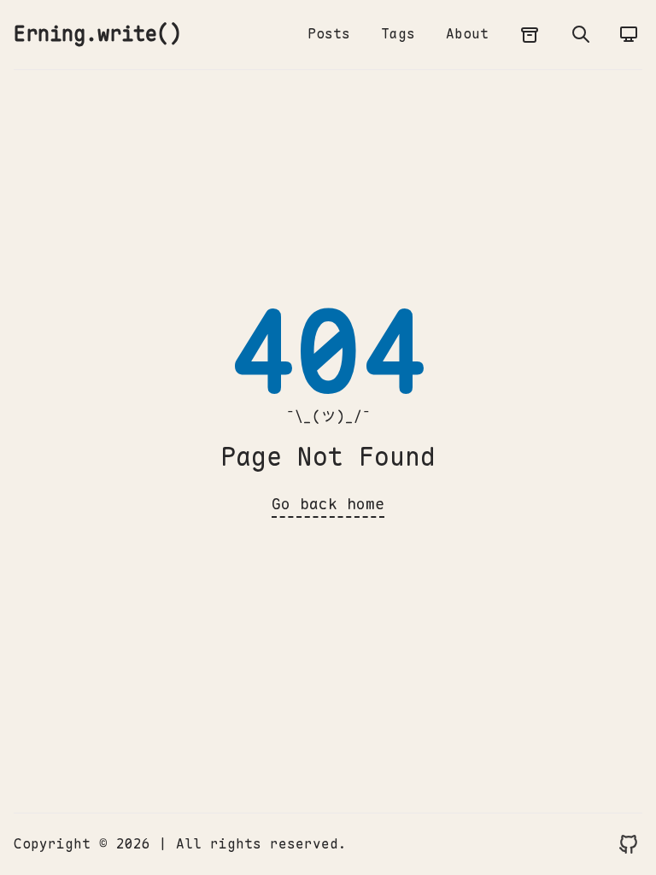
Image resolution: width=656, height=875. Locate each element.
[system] (628, 34)
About (467, 34)
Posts (329, 34)
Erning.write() (97, 34)
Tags (398, 34)
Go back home (328, 504)
